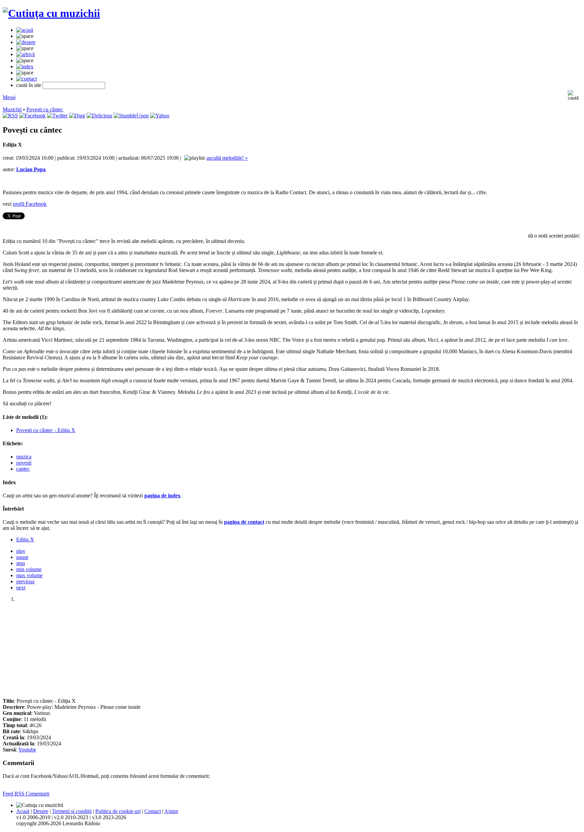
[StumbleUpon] (131, 115)
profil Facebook (30, 204)
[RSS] (10, 115)
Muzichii (12, 109)
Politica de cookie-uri (118, 811)
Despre (40, 811)
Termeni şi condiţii (72, 811)
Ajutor (171, 811)
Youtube (27, 749)
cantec (23, 469)
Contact (152, 811)
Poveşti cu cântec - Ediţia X (45, 430)
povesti (23, 463)
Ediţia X (25, 539)
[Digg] (77, 115)
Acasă (22, 811)
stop (20, 563)
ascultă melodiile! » (227, 158)
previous (25, 581)
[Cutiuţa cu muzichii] (51, 13)
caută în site (28, 85)
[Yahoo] (159, 115)
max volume (29, 575)
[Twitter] (57, 115)
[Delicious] (99, 115)
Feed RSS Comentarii (26, 793)
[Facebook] (32, 115)
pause (22, 557)
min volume (29, 569)
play (20, 551)
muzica (23, 456)
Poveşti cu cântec (44, 109)
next (20, 587)
